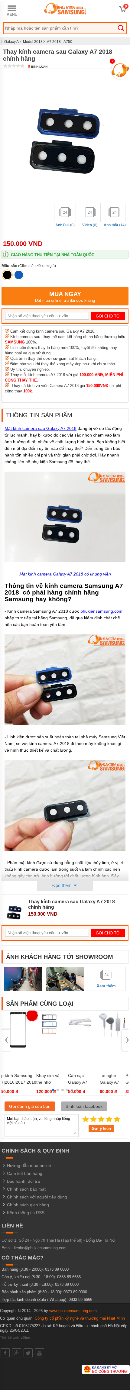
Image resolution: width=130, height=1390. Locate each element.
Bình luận (37, 66)
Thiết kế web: (15, 1337)
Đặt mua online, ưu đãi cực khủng (65, 297)
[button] (53, 1090)
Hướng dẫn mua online (28, 1165)
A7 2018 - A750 (59, 42)
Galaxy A (11, 42)
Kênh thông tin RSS (25, 1212)
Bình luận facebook (84, 1106)
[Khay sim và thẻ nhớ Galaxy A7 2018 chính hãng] (49, 1036)
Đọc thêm (62, 885)
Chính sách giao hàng (27, 1204)
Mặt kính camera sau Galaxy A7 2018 (40, 428)
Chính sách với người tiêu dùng (36, 1197)
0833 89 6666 (69, 1277)
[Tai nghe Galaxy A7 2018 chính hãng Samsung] (112, 1036)
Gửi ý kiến (101, 1128)
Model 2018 (33, 42)
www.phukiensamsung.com (73, 1310)
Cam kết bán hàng (24, 1173)
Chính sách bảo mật (26, 1189)
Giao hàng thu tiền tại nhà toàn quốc (52, 255)
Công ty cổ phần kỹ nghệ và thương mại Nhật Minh (80, 1318)
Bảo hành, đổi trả (23, 1181)
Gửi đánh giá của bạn (29, 1106)
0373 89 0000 (57, 1269)
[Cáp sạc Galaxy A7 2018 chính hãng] (80, 1036)
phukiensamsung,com (101, 611)
